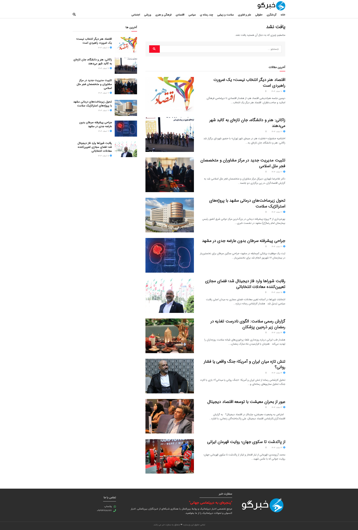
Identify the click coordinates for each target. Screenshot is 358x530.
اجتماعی (135, 15)
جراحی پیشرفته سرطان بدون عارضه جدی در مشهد (243, 241)
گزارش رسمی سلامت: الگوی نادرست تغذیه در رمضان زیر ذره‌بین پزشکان (248, 324)
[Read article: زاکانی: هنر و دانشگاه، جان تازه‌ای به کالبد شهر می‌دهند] (169, 134)
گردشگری (272, 15)
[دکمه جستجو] (74, 14)
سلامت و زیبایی (225, 15)
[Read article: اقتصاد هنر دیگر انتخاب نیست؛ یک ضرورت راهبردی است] (169, 94)
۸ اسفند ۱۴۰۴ (277, 91)
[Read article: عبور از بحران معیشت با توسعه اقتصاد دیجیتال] (169, 416)
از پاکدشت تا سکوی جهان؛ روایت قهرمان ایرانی (246, 442)
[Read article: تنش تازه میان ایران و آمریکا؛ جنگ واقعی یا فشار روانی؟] (169, 376)
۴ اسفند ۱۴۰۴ (277, 332)
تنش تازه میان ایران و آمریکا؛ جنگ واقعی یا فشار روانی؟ (244, 364)
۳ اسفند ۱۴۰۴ (277, 407)
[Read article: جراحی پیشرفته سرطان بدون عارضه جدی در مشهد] (169, 255)
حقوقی (259, 15)
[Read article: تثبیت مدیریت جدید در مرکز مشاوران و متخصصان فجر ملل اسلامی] (169, 174)
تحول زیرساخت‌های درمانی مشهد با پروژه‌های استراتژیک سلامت (247, 203)
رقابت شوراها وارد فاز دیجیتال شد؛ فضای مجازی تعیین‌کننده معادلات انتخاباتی (245, 284)
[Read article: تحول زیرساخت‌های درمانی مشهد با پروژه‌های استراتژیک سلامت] (169, 215)
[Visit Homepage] (267, 5)
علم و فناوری (244, 15)
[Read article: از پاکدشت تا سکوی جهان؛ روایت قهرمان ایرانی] (169, 456)
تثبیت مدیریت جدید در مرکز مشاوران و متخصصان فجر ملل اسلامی (242, 163)
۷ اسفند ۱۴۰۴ (277, 131)
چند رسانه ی (206, 15)
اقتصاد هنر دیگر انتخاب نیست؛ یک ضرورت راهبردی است (249, 83)
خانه (283, 15)
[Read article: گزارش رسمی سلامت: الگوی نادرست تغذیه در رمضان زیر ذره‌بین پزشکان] (169, 335)
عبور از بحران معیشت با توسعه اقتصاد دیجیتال (246, 402)
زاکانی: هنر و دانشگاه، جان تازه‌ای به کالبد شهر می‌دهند (247, 123)
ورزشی (147, 15)
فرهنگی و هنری (163, 15)
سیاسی (192, 15)
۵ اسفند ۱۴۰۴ (277, 292)
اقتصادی (180, 15)
